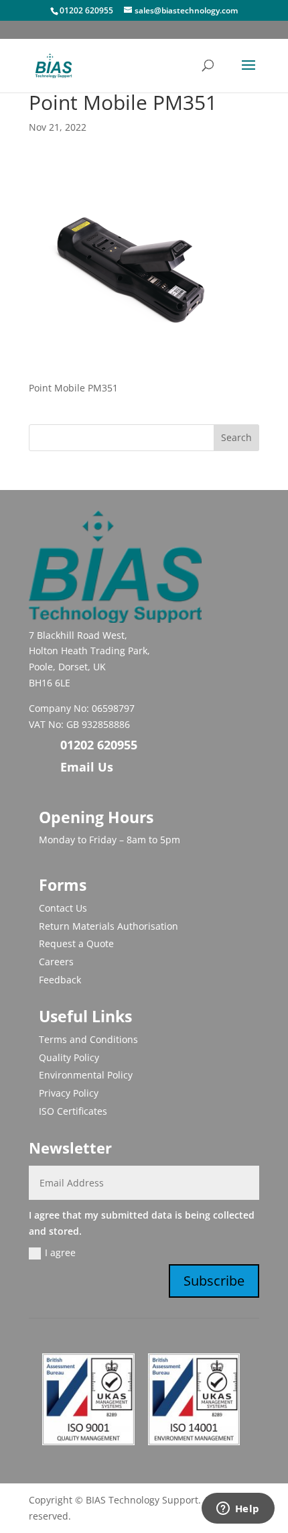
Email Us (86, 767)
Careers (56, 961)
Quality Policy (69, 1057)
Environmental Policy (86, 1074)
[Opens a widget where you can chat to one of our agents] (238, 1509)
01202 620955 (86, 10)
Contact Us (63, 908)
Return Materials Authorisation (108, 926)
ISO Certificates (73, 1111)
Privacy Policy (68, 1093)
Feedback (60, 979)
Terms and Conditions (88, 1039)
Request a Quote (76, 943)
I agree (60, 1252)
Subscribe (214, 1281)
